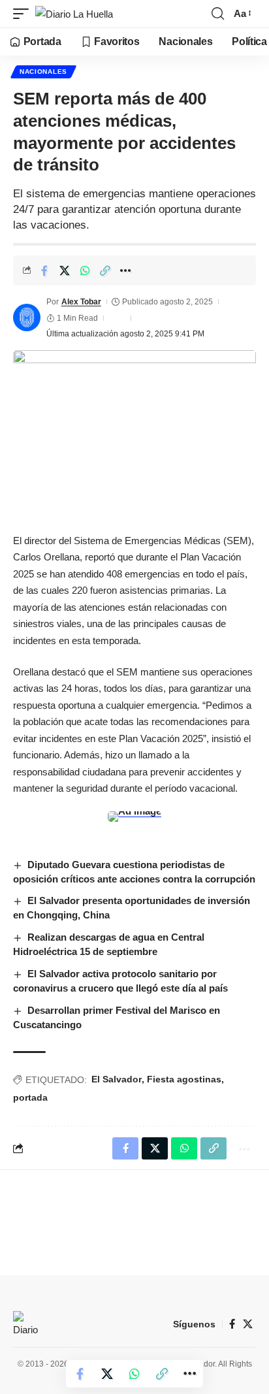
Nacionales (43, 71)
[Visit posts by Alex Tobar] (26, 317)
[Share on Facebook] (44, 270)
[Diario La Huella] (74, 14)
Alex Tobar (81, 301)
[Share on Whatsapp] (85, 270)
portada (30, 1097)
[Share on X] (64, 270)
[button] (24, 14)
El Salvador (116, 1079)
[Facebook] (232, 1324)
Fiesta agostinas (184, 1079)
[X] (248, 1324)
